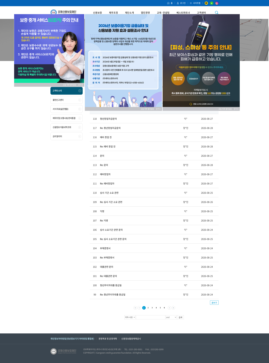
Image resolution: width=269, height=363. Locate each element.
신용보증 (97, 12)
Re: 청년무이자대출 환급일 (112, 294)
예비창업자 (105, 174)
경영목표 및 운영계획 (107, 338)
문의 (102, 156)
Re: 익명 (104, 220)
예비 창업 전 (106, 137)
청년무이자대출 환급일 (111, 285)
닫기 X (80, 85)
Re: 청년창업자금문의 (110, 128)
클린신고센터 (58, 99)
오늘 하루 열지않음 (70, 85)
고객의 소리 (57, 90)
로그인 (183, 3)
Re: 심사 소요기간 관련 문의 (113, 239)
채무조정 (113, 12)
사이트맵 (196, 3)
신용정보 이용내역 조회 (62, 127)
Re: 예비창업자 (107, 183)
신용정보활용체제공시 (131, 338)
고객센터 (201, 12)
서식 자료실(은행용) (60, 108)
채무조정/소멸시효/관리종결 (64, 118)
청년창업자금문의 (108, 118)
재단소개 (129, 12)
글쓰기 (214, 302)
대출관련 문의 (106, 267)
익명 (102, 211)
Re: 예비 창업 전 (107, 146)
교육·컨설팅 (163, 12)
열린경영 (145, 12)
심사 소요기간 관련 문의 (111, 230)
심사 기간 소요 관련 (109, 193)
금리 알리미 (57, 136)
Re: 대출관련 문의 (108, 276)
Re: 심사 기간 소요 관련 (111, 202)
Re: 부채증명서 (107, 257)
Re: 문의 (104, 165)
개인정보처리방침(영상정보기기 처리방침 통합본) (72, 338)
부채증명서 (105, 248)
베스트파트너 (183, 12)
